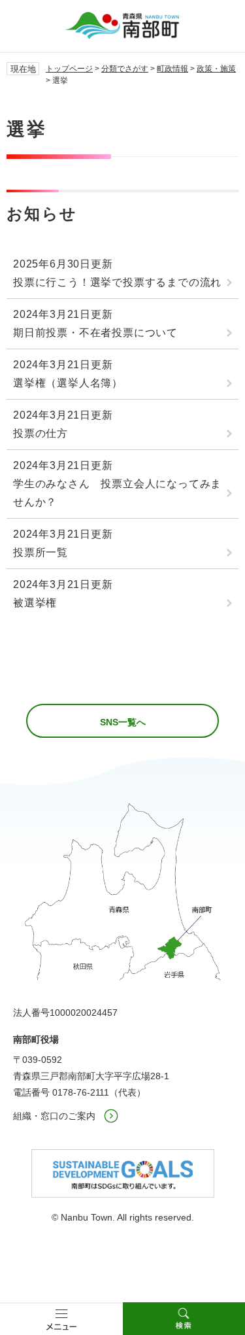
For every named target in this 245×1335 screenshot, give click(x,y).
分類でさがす (124, 68)
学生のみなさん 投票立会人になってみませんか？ (117, 493)
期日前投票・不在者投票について (95, 332)
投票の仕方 (40, 433)
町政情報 (172, 68)
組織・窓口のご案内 (54, 1116)
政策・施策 (216, 68)
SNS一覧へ (123, 722)
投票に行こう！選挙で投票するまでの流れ (117, 282)
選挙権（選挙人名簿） (68, 383)
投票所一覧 (40, 552)
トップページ (69, 68)
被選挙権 (35, 602)
